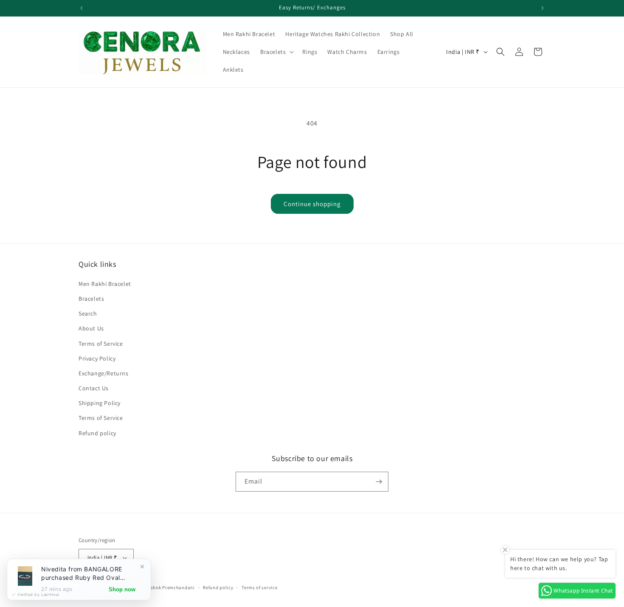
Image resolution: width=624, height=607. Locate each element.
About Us (91, 328)
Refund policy (97, 433)
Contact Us (94, 388)
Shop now (122, 589)
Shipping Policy (100, 403)
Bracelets (91, 298)
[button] (276, 52)
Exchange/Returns (104, 373)
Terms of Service (101, 343)
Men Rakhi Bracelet (105, 284)
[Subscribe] (378, 482)
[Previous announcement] (81, 8)
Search (88, 313)
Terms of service (259, 587)
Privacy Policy (97, 358)
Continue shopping (312, 204)
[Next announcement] (542, 8)
